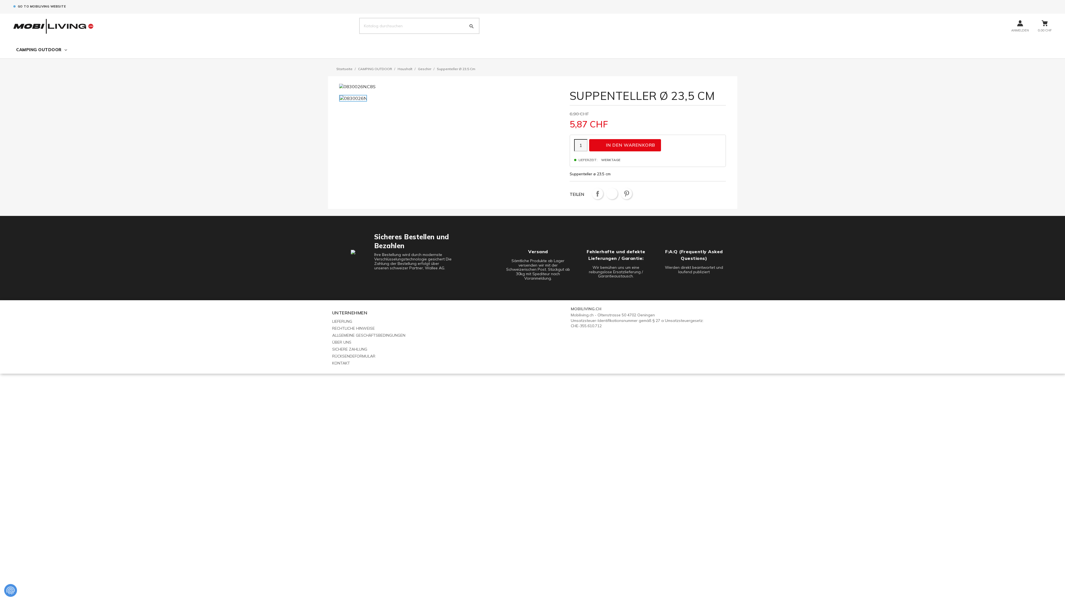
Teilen (597, 193)
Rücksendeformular (353, 356)
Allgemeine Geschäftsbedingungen (368, 335)
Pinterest (626, 193)
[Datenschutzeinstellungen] (10, 590)
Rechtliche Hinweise (353, 328)
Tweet (612, 193)
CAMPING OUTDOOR (39, 49)
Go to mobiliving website (42, 6)
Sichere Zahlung (349, 349)
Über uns (341, 342)
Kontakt (341, 363)
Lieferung (342, 321)
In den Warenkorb (625, 145)
